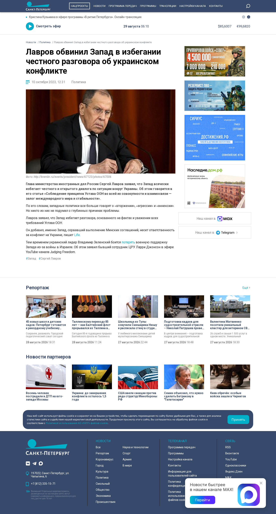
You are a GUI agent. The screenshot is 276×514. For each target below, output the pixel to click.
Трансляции (167, 5)
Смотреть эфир (48, 26)
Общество (103, 489)
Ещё (245, 287)
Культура (102, 471)
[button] (248, 16)
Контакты (216, 5)
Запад (31, 258)
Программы (148, 5)
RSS (228, 447)
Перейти (202, 500)
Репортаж (37, 287)
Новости (99, 5)
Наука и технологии (136, 447)
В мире (127, 465)
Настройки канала (192, 5)
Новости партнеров (48, 357)
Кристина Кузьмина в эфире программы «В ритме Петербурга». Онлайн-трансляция (85, 17)
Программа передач (123, 5)
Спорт (127, 453)
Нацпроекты (79, 5)
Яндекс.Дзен (233, 471)
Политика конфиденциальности (183, 483)
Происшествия (105, 501)
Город (100, 465)
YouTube (231, 459)
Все (98, 447)
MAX (228, 477)
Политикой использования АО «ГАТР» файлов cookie (77, 423)
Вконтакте (232, 453)
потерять (129, 242)
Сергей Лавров (50, 258)
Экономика (103, 495)
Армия (127, 459)
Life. (77, 235)
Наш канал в (206, 219)
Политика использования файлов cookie (178, 495)
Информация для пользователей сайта (182, 473)
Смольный (103, 483)
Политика (78, 82)
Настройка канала (180, 459)
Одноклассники (235, 465)
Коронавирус (104, 459)
